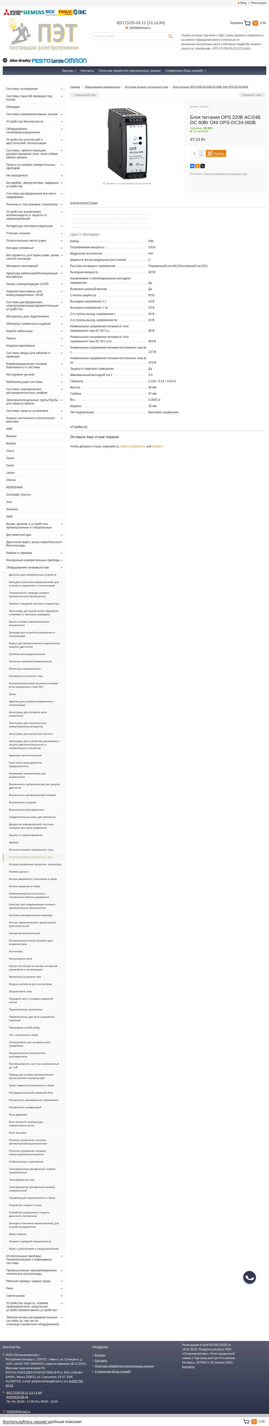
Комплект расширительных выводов (30, 915)
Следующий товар (252, 95)
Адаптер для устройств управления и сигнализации (31, 703)
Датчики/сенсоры (18, 534)
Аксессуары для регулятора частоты (31, 733)
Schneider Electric (18, 494)
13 (150, 22)
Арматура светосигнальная (25, 755)
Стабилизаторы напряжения (26, 1161)
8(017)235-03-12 (131, 22)
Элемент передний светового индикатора (34, 603)
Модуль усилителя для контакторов (30, 984)
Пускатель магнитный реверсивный (30, 661)
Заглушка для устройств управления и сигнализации (32, 634)
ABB (9, 429)
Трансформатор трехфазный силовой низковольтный (32, 1189)
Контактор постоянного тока (26, 676)
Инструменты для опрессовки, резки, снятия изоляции (33, 256)
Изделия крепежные (20, 345)
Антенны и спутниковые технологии (32, 204)
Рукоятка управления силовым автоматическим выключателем (28, 1142)
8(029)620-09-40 (17, 1397)
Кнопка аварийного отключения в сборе (33, 878)
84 (161, 22)
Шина (12, 694)
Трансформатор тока (21, 1179)
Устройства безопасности (24, 121)
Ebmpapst (13, 107)
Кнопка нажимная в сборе (24, 886)
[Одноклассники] (197, 166)
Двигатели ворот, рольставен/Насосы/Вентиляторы (33, 543)
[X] (202, 166)
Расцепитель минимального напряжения (33, 1100)
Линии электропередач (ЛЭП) (27, 284)
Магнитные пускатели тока (25, 976)
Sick (9, 502)
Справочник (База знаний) (113, 1371)
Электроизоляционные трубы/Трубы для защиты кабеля (32, 401)
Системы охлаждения (22, 89)
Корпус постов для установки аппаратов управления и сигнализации (33, 968)
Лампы (11, 338)
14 (156, 22)
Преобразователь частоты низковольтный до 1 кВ (34, 1065)
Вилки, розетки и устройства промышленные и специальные (29, 525)
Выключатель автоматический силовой (32, 795)
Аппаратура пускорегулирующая (29, 226)
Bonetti (11, 443)
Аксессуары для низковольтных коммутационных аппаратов (27, 725)
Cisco (10, 451)
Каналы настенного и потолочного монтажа (30, 419)
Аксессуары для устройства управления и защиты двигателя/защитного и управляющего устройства (34, 744)
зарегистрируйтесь (133, 446)
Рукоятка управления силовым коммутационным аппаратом (27, 1152)
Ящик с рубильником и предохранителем (34, 1248)
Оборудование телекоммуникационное (23, 130)
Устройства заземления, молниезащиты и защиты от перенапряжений (26, 215)
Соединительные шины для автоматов (32, 816)
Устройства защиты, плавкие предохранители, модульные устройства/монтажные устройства (31, 1306)
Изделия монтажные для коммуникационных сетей (24, 293)
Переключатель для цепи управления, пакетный (32, 1018)
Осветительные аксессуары (26, 240)
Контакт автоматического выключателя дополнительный (32, 924)
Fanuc (10, 458)
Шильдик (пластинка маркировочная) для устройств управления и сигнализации (34, 584)
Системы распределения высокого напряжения (31, 195)
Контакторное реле (20, 958)
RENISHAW (14, 487)
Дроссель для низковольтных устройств (32, 574)
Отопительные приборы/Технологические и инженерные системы (29, 1259)
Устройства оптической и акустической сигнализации (26, 141)
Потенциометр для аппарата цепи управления (29, 1044)
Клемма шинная (19, 871)
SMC (9, 516)
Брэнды (100, 1355)
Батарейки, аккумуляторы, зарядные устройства (32, 184)
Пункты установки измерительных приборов (30, 166)
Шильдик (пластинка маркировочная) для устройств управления (34, 1225)
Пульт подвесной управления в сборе (31, 1085)
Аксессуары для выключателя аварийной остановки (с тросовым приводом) (34, 612)
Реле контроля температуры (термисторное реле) (26, 1123)
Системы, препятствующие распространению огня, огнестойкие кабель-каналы (32, 154)
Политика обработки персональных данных (124, 1366)
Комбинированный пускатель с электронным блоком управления (29, 895)
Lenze (10, 472)
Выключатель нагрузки (22, 802)
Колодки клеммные (20, 248)
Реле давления (18, 1114)
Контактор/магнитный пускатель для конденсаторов (31, 942)
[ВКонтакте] (192, 166)
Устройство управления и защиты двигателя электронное (29, 1214)
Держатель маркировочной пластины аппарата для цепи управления (31, 826)
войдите (157, 446)
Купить (219, 153)
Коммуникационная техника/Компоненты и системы (26, 365)
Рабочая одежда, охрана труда (28, 1281)
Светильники (15, 1295)
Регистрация (258, 2)
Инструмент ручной (20, 374)
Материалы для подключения (27, 316)
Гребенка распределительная (27, 654)
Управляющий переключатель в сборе (32, 1197)
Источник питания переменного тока (31, 849)
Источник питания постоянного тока (30, 857)
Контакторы (16, 951)
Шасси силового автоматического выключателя (29, 623)
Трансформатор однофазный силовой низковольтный (32, 1170)
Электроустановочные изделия (28, 323)
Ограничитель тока (20, 991)
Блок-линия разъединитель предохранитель (25, 764)
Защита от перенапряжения (26, 835)
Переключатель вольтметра (25, 1009)
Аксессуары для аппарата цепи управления (28, 714)
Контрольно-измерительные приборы (33, 560)
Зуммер (13, 842)
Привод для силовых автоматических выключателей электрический (31, 1076)
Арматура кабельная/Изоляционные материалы (32, 275)
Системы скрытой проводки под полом (29, 97)
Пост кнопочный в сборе (23, 1034)
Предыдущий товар (85, 95)
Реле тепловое (18, 1132)
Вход (243, 2)
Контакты (101, 1360)
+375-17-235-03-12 (224, 48)
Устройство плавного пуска (25, 1205)
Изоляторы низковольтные (25, 668)
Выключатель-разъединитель (26, 809)
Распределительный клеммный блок (31, 1092)
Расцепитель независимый (25, 1107)
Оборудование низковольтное (27, 567)
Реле (9, 1288)
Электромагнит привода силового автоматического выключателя (29, 594)
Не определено (17, 175)
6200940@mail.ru (140, 27)
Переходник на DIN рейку (24, 1027)
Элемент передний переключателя (30, 1241)
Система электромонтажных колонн (32, 114)
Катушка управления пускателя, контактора (35, 864)
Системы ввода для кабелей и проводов (28, 354)
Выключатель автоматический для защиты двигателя (34, 786)
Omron (11, 480)
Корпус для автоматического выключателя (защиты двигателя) (34, 645)
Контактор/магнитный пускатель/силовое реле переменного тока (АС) (33, 685)
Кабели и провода (19, 553)
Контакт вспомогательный (24, 933)
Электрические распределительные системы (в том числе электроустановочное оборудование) (32, 1321)
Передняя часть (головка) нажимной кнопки (31, 1000)
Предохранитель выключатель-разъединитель (27, 1055)
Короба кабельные (19, 331)
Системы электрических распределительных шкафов (26, 390)
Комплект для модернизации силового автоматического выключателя (32, 906)
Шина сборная (18, 1234)
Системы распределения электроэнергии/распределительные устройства (32, 305)
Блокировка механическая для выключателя (27, 775)
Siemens (12, 509)
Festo (10, 465)
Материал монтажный (22, 266)
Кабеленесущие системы (24, 382)
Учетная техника (18, 233)
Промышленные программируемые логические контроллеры (31, 1272)
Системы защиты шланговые (27, 410)
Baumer (11, 436)
